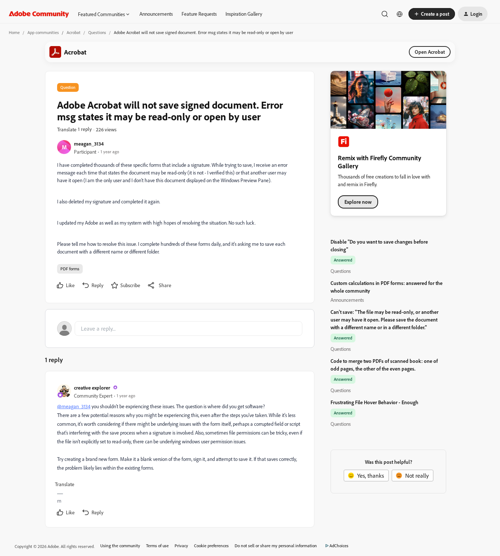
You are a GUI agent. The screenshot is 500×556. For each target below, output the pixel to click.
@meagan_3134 (73, 406)
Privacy (181, 545)
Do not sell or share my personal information (276, 545)
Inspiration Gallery (243, 14)
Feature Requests (199, 14)
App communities (43, 32)
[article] (179, 450)
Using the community (120, 545)
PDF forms (69, 268)
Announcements (156, 14)
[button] (431, 14)
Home (14, 32)
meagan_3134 (89, 143)
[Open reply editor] (179, 328)
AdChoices (338, 545)
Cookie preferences (211, 545)
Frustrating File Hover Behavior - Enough (374, 402)
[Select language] (400, 14)
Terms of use (157, 545)
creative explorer (92, 387)
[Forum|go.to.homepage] (39, 14)
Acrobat (74, 32)
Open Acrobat (430, 52)
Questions (97, 32)
